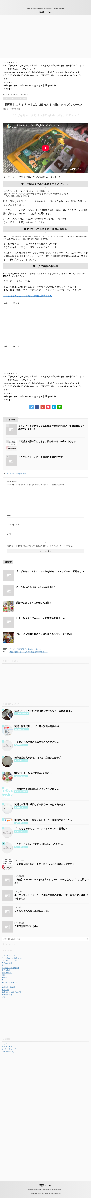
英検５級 (5, 990)
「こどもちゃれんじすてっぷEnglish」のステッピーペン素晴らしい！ (51, 571)
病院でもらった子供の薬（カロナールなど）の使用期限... (43, 710)
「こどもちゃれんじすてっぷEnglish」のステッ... (39, 844)
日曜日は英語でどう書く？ (27, 926)
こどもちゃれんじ (9, 955)
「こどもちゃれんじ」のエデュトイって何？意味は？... (42, 828)
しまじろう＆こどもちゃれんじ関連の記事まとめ (40, 618)
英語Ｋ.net (46, 12)
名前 (9, 515)
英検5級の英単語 (8, 987)
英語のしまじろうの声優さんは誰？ (34, 602)
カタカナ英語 (7, 963)
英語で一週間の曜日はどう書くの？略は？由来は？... (40, 804)
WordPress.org (8, 1051)
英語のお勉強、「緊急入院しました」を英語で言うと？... (43, 820)
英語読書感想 (7, 994)
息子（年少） (7, 972)
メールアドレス (13, 525)
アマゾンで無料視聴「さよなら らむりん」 (26, 649)
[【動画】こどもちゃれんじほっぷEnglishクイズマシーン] (54, 407)
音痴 (3, 997)
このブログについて (10, 960)
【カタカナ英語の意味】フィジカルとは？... (36, 788)
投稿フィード (7, 1046)
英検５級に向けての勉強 (11, 992)
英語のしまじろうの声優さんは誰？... (33, 773)
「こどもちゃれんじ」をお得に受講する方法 (40, 457)
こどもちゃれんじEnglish (14, 474)
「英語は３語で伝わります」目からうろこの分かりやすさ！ (48, 441)
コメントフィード (9, 1049)
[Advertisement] (45, 37)
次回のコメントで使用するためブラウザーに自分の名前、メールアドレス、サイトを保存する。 (40, 546)
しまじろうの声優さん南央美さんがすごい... (36, 742)
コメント (10, 488)
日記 (3, 975)
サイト (9, 534)
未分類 (4, 977)
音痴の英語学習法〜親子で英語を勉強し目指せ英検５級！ (45, 1189)
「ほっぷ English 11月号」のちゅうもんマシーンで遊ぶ (44, 633)
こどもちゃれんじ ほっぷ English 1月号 (35, 587)
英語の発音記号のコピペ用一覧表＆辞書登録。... (38, 726)
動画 (24, 474)
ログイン (5, 1044)
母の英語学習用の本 (10, 982)
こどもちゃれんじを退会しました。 (32, 910)
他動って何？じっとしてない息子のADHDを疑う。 (28, 652)
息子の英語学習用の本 (10, 968)
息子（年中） (7, 970)
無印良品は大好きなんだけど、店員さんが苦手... (38, 757)
